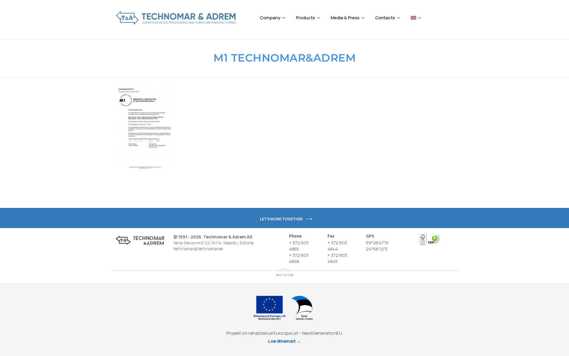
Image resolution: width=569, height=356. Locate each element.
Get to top (284, 275)
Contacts (385, 18)
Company (270, 18)
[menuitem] (416, 18)
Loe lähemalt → (284, 341)
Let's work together (281, 219)
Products (305, 18)
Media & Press (345, 18)
